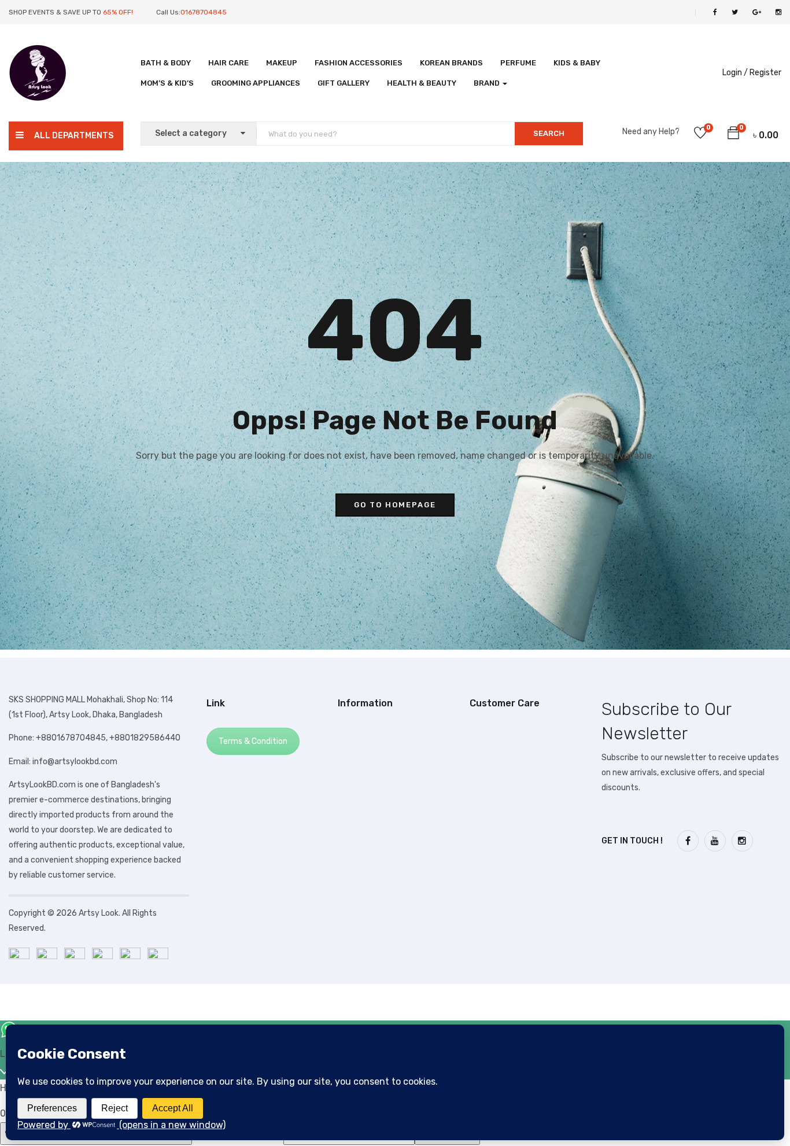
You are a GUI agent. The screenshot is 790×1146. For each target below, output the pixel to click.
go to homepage (395, 504)
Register (765, 73)
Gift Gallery (344, 83)
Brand (487, 83)
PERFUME (518, 62)
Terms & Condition (253, 741)
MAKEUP (281, 62)
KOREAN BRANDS (451, 62)
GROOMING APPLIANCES (255, 83)
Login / (735, 73)
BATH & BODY (166, 62)
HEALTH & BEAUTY (421, 83)
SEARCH (548, 133)
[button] (733, 134)
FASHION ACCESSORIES (359, 62)
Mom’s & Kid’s (167, 83)
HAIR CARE (228, 62)
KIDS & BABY (576, 62)
